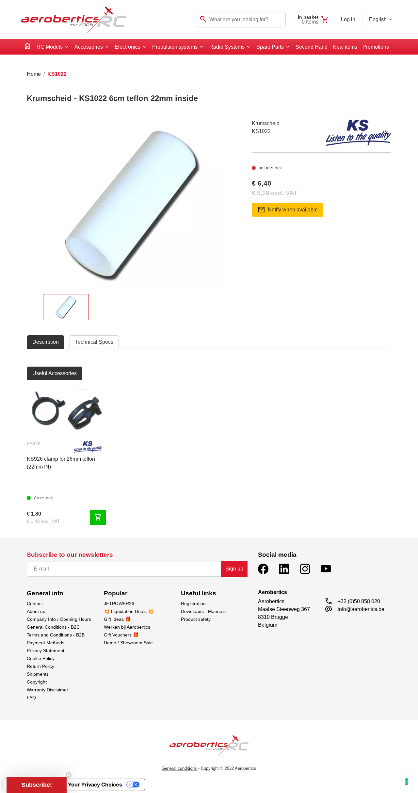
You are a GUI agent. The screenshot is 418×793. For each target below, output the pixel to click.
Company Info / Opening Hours (59, 619)
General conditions (179, 768)
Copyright (37, 682)
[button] (37, 785)
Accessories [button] (88, 47)
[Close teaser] (68, 774)
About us (36, 611)
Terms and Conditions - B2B (56, 634)
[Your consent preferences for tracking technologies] (406, 781)
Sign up (234, 568)
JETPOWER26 (119, 603)
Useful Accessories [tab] (54, 373)
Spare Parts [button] (270, 47)
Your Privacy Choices (95, 784)
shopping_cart (98, 517)
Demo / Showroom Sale (128, 642)
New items (345, 47)
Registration (193, 603)
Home (34, 74)
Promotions (375, 47)
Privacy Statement (45, 650)
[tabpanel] (209, 455)
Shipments (38, 674)
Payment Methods (45, 642)
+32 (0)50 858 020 (359, 601)
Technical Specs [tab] (94, 342)
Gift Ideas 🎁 (117, 619)
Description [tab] (45, 342)
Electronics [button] (127, 47)
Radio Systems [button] (227, 47)
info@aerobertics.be (361, 609)
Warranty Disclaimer (47, 689)
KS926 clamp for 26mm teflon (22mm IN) (61, 463)
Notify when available (287, 209)
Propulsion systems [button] (175, 47)
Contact (35, 603)
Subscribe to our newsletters (70, 554)
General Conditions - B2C (53, 627)
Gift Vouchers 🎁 (121, 634)
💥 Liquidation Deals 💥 (129, 611)
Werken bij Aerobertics (127, 627)
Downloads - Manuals (203, 611)
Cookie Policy (41, 658)
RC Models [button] (50, 47)
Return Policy (40, 666)
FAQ (31, 697)
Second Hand (312, 47)
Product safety (196, 619)
